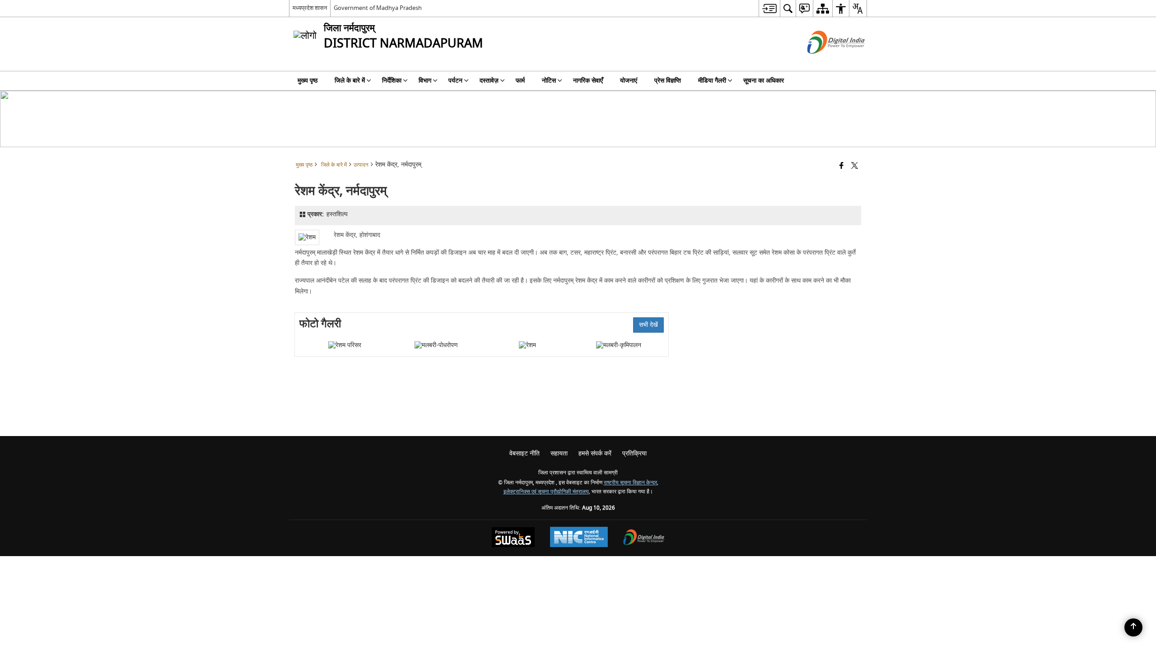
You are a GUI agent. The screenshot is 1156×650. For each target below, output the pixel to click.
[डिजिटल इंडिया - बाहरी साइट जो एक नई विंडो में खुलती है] (825, 61)
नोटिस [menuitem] (549, 80)
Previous (306, 345)
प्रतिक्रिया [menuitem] (634, 453)
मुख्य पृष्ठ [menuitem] (307, 80)
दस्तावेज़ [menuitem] (489, 80)
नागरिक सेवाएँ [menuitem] (588, 80)
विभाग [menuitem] (425, 80)
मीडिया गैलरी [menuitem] (712, 80)
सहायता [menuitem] (559, 453)
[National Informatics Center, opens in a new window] (579, 538)
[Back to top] (1133, 627)
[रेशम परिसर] (344, 345)
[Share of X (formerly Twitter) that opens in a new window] (854, 166)
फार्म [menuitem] (520, 80)
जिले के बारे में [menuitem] (350, 80)
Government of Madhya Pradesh (378, 8)
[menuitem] (769, 8)
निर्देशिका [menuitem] (391, 80)
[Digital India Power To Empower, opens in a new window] (643, 538)
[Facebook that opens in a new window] (841, 166)
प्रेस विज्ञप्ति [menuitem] (667, 80)
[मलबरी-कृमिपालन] (618, 345)
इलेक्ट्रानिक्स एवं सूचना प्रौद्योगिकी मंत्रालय (546, 492)
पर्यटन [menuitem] (455, 80)
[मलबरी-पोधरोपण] (436, 345)
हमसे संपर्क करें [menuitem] (594, 453)
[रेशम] (527, 345)
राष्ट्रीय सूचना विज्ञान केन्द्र (630, 483)
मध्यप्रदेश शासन (310, 8)
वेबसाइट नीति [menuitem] (524, 453)
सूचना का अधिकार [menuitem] (763, 80)
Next (657, 345)
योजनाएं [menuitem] (628, 80)
